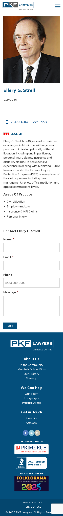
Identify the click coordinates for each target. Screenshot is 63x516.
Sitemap (31, 378)
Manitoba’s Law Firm (32, 369)
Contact (31, 422)
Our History (31, 374)
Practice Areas (31, 402)
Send (10, 326)
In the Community (31, 365)
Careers (31, 418)
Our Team (31, 393)
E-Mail (15, 108)
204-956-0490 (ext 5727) (26, 122)
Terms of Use (32, 506)
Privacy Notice (32, 502)
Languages (31, 398)
